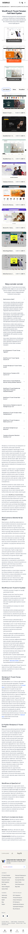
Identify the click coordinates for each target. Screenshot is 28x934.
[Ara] (20, 2)
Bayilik (3, 899)
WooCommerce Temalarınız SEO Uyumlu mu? (11, 374)
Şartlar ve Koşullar (11, 923)
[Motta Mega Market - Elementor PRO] (14, 239)
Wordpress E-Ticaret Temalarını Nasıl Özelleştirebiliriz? (12, 413)
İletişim (3, 904)
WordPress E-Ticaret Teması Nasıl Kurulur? (11, 398)
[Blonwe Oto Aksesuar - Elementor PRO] (14, 193)
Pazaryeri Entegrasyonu (20, 875)
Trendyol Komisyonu (17, 897)
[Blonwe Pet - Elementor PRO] (14, 217)
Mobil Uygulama (5, 882)
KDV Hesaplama (16, 895)
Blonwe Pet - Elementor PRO (8, 227)
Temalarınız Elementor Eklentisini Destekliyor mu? (11, 436)
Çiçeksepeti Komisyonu (18, 906)
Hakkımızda (4, 895)
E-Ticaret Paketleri (6, 875)
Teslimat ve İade (19, 923)
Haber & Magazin (6, 886)
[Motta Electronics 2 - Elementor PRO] (14, 263)
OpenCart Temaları (19, 877)
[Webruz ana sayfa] (6, 2)
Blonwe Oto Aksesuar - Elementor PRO (8, 205)
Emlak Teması (18, 882)
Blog (3, 902)
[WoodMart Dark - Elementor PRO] (14, 124)
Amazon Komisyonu (17, 899)
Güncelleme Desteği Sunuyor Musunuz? (10, 428)
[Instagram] (3, 916)
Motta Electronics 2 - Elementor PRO (8, 273)
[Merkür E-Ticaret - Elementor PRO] (14, 102)
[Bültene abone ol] (24, 867)
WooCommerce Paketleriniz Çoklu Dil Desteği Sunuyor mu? (12, 405)
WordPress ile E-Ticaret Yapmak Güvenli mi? (11, 358)
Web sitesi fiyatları (14, 660)
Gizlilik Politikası (14, 921)
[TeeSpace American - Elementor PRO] (14, 171)
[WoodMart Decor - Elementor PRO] (14, 148)
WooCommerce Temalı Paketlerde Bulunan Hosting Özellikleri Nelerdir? (12, 381)
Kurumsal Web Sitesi (19, 879)
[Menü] (25, 2)
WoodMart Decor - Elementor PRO (8, 158)
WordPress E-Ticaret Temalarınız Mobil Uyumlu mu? (11, 421)
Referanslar (4, 897)
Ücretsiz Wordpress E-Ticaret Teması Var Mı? (12, 366)
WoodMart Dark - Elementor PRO (8, 136)
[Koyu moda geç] (22, 2)
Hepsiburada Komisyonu (18, 904)
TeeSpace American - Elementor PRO (8, 181)
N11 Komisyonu (16, 902)
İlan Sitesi (4, 884)
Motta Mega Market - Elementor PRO (8, 251)
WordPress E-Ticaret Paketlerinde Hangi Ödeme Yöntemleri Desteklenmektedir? (11, 390)
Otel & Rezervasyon (19, 884)
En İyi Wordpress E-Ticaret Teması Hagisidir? (11, 351)
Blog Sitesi (17, 886)
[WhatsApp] (7, 916)
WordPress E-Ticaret (6, 877)
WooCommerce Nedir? (9, 299)
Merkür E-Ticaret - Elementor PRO (8, 112)
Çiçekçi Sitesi (5, 888)
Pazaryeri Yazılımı (6, 879)
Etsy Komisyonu (16, 908)
